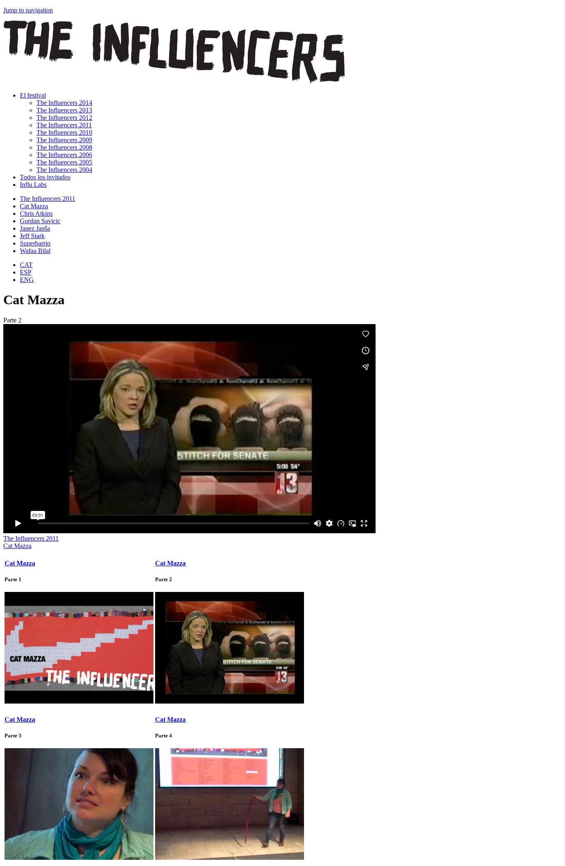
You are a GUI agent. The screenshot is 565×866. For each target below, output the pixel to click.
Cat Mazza (34, 206)
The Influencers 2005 (64, 162)
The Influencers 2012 (64, 117)
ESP (25, 272)
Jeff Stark (32, 235)
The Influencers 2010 (64, 132)
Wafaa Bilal (35, 250)
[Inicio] (174, 81)
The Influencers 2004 (64, 169)
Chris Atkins (36, 213)
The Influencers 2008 (64, 147)
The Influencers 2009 (64, 139)
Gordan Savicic (40, 220)
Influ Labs (33, 184)
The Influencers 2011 (64, 125)
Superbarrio (35, 243)
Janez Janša (35, 228)
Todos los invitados (45, 177)
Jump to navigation (28, 10)
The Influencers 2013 (64, 110)
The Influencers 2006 (64, 154)
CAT (26, 264)
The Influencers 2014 (64, 102)
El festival (33, 95)
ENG (27, 279)
